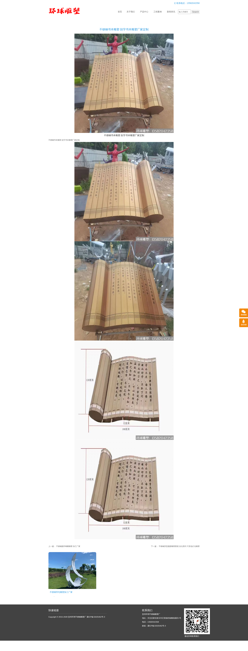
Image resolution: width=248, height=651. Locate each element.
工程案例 (157, 12)
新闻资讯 (171, 12)
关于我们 (131, 12)
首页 (120, 12)
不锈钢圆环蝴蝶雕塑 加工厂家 (68, 546)
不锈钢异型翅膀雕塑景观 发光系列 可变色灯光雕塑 (179, 546)
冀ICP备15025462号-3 (96, 617)
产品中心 (144, 12)
